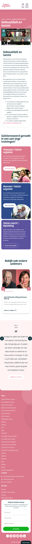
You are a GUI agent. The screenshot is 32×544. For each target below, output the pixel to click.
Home (3, 19)
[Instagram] (7, 535)
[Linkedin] (14, 535)
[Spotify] (21, 535)
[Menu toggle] (26, 5)
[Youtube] (17, 535)
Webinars (8, 19)
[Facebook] (10, 535)
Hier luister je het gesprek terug (12, 123)
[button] (29, 289)
